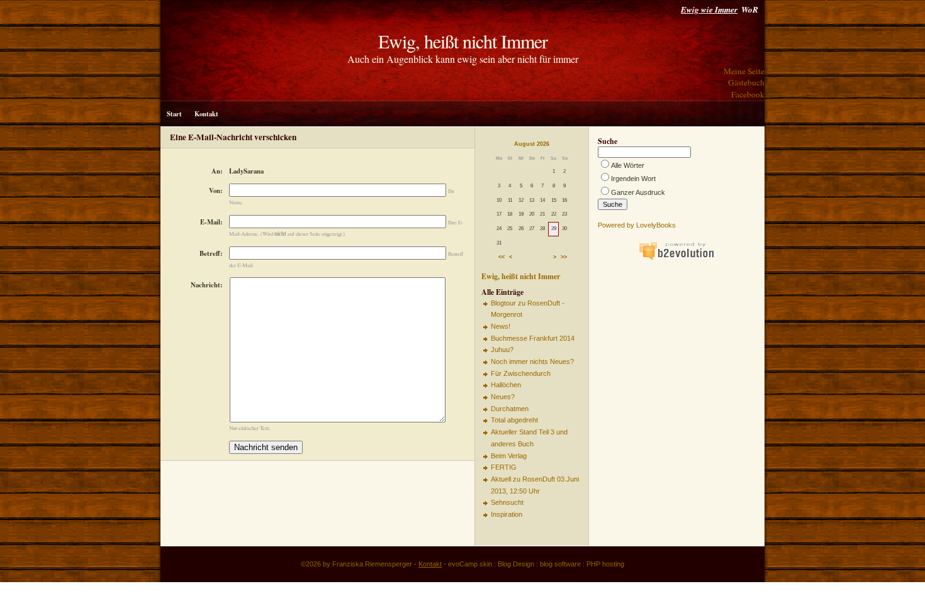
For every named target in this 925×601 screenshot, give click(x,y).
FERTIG (504, 467)
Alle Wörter (627, 165)
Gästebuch (746, 82)
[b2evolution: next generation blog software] (676, 258)
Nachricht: (207, 285)
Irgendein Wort (633, 178)
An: (217, 171)
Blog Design (516, 564)
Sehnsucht (507, 502)
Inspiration (506, 514)
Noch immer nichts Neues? (532, 361)
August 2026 (531, 144)
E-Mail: (211, 222)
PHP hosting (605, 564)
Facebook (748, 94)
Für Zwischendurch (521, 373)
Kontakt (206, 114)
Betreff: (211, 253)
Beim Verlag (509, 456)
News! (500, 326)
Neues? (503, 396)
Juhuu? (502, 349)
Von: (216, 190)
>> (564, 258)
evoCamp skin (470, 564)
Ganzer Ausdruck (638, 192)
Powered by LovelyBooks (637, 225)
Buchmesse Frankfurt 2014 (533, 338)
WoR (749, 9)
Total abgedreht (514, 420)
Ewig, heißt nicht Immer (462, 40)
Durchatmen (510, 408)
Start (174, 114)
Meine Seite (744, 71)
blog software (560, 564)
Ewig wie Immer (709, 9)
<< (501, 258)
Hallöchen (506, 385)
